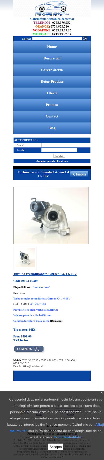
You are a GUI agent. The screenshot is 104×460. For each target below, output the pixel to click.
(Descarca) (56, 320)
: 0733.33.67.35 (52, 30)
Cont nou (62, 161)
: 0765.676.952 (52, 22)
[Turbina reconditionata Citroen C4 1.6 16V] (25, 266)
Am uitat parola (45, 161)
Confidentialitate (67, 437)
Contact (52, 116)
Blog (52, 128)
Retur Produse (52, 81)
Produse (52, 105)
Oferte (52, 93)
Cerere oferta (52, 70)
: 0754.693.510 (52, 26)
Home (52, 47)
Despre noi (52, 58)
